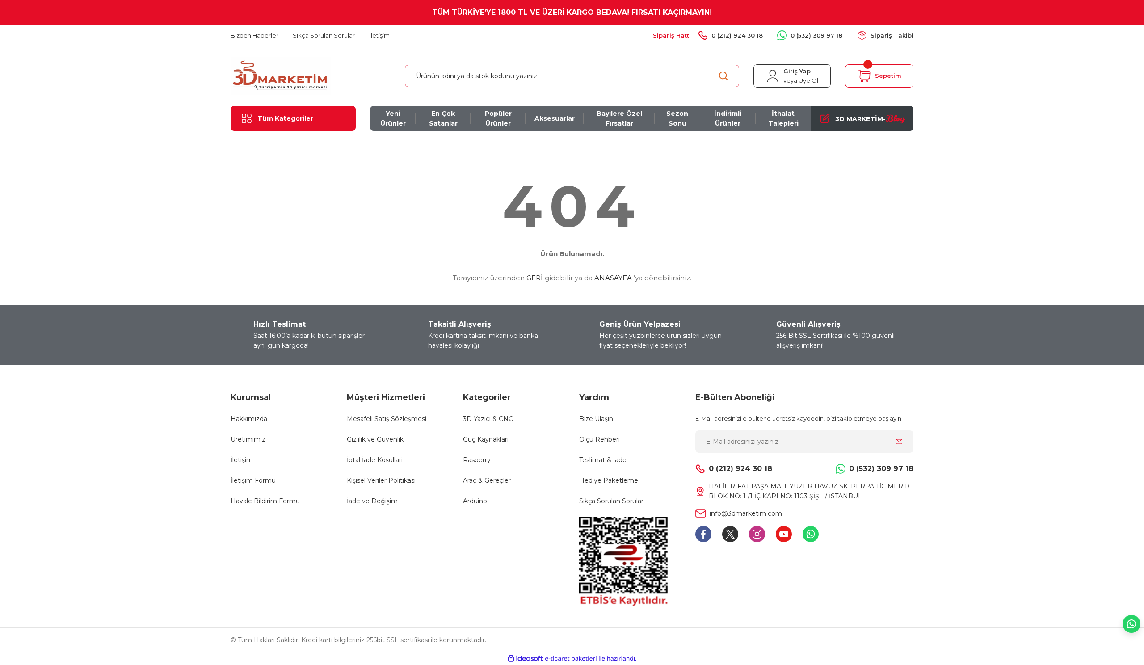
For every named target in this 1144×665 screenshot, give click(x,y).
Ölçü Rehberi (599, 439)
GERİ (534, 278)
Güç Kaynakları (486, 439)
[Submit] (899, 441)
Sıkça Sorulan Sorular (611, 501)
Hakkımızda (249, 419)
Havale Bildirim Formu (265, 501)
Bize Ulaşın (596, 419)
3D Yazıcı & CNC (488, 419)
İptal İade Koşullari (375, 460)
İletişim (242, 460)
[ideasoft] (525, 658)
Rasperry (477, 460)
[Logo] (281, 75)
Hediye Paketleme (608, 480)
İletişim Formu (253, 480)
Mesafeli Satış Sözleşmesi (386, 419)
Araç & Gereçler (487, 480)
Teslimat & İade (603, 460)
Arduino (475, 501)
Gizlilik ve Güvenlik (375, 439)
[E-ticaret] (571, 659)
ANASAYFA (613, 278)
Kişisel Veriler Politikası (381, 480)
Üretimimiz (248, 439)
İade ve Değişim (372, 501)
